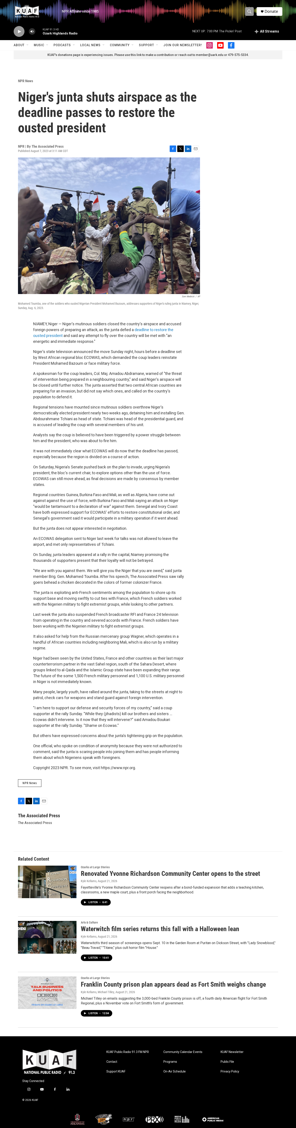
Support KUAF (115, 1071)
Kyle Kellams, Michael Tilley (97, 992)
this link (136, 55)
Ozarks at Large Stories (95, 867)
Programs (170, 1061)
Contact (111, 1061)
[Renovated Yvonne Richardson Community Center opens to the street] (47, 882)
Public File (227, 1061)
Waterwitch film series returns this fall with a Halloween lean (160, 929)
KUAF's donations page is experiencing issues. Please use (89, 55)
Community (120, 45)
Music (39, 45)
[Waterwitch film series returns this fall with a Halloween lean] (47, 937)
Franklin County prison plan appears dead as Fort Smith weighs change (173, 984)
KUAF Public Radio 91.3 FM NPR (127, 1052)
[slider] (39, 31)
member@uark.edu (209, 55)
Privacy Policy (230, 1071)
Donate (271, 11)
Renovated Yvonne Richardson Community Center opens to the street (170, 873)
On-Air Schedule (174, 1071)
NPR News (25, 81)
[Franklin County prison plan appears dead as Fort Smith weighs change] (47, 992)
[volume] (32, 31)
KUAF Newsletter (232, 1052)
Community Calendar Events (182, 1052)
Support (146, 45)
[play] (19, 31)
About (19, 45)
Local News (90, 45)
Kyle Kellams (88, 881)
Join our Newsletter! (182, 45)
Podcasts (62, 45)
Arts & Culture (89, 922)
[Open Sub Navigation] (27, 45)
